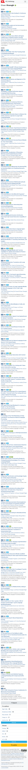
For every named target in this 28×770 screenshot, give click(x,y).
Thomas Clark (4, 479)
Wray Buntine (18, 82)
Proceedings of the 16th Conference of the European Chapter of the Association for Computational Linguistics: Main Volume (13, 563)
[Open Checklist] (10, 11)
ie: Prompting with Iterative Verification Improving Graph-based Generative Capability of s (13, 216)
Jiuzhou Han (4, 94)
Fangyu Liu (16, 307)
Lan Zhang (3, 435)
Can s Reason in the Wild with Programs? (12, 194)
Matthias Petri (12, 652)
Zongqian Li (3, 155)
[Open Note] (10, 248)
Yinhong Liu (4, 171)
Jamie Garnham (4, 28)
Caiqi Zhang (4, 131)
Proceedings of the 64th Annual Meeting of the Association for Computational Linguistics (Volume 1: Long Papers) (13, 44)
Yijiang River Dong (11, 39)
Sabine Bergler (12, 693)
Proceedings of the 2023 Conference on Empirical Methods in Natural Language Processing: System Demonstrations (12, 334)
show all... (14, 722)
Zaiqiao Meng (16, 368)
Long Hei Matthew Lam (6, 277)
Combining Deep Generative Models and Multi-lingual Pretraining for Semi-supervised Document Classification (14, 555)
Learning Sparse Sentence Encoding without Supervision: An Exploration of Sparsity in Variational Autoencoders (12, 490)
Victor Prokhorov (5, 493)
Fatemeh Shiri (4, 267)
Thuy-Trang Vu (12, 16)
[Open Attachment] (7, 672)
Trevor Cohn (4, 534)
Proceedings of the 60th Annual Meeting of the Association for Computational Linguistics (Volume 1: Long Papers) (13, 468)
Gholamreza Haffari (5, 18)
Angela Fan (10, 420)
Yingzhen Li (12, 493)
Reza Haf (8, 186)
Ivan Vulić (22, 572)
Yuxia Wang (19, 70)
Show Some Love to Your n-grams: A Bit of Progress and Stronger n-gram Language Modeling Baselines (12, 602)
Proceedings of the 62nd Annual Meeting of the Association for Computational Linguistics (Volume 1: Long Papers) (13, 296)
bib (4, 11)
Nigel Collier (12, 40)
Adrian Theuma (4, 253)
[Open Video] (10, 165)
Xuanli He (11, 330)
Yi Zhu (2, 558)
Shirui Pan (3, 345)
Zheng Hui (3, 39)
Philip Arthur (11, 532)
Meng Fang (11, 343)
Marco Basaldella (5, 589)
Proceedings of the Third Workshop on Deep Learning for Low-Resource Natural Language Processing (13, 417)
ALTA (3, 739)
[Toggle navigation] (25, 1)
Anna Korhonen (4, 560)
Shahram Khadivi (18, 422)
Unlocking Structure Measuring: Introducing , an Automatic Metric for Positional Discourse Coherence (14, 168)
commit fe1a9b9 (4, 767)
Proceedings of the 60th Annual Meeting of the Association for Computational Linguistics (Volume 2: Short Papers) (13, 439)
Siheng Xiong (10, 195)
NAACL (4, 736)
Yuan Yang (3, 195)
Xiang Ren (10, 423)
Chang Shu (10, 131)
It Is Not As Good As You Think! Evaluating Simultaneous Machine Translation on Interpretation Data (12, 529)
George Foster (17, 420)
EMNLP (4, 731)
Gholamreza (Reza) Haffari (7, 422)
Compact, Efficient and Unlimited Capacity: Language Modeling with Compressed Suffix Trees (12, 675)
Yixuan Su (9, 171)
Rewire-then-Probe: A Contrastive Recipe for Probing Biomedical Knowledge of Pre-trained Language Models (13, 460)
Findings (4, 728)
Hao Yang (3, 55)
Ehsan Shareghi (20, 16)
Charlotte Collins (7, 465)
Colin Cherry (4, 420)
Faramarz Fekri (5, 197)
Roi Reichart (22, 558)
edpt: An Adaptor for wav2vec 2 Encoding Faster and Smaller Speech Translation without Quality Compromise (13, 379)
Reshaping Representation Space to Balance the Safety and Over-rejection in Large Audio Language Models (13, 115)
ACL (3, 734)
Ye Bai (10, 105)
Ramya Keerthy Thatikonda (7, 82)
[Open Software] (10, 431)
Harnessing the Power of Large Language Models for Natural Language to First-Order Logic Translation (14, 288)
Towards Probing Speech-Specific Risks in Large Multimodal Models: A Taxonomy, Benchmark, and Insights (14, 239)
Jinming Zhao (20, 265)
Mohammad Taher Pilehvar (7, 639)
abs (7, 11)
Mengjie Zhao (4, 572)
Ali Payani (16, 195)
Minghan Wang (4, 16)
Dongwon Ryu (4, 343)
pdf (2, 11)
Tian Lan (22, 368)
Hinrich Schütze (19, 574)
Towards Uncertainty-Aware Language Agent (13, 229)
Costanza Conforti (12, 479)
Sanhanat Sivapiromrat (21, 39)
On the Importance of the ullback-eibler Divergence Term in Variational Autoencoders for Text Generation (14, 634)
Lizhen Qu (9, 55)
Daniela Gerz (12, 605)
